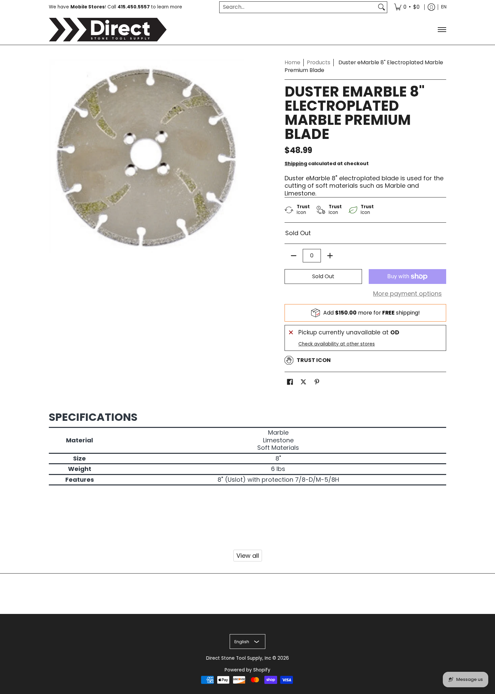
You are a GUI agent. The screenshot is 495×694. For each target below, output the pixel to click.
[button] (290, 382)
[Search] (381, 7)
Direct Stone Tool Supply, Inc (238, 658)
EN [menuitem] (444, 7)
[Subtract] (294, 256)
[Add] (330, 256)
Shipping (296, 163)
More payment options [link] (407, 294)
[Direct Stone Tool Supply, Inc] (108, 29)
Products (318, 62)
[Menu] (441, 29)
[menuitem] (407, 7)
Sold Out (323, 276)
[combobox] (298, 7)
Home (292, 62)
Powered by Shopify (247, 670)
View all (247, 555)
